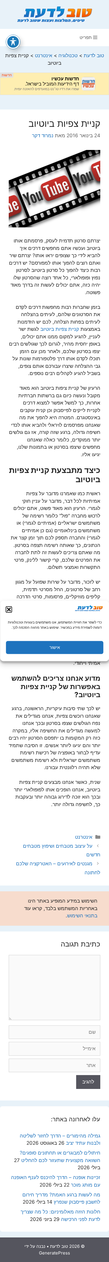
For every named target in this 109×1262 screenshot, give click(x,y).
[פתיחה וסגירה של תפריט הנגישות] (13, 42)
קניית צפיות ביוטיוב (59, 329)
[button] (9, 609)
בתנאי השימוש (82, 915)
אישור (54, 647)
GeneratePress (54, 1253)
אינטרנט (83, 837)
